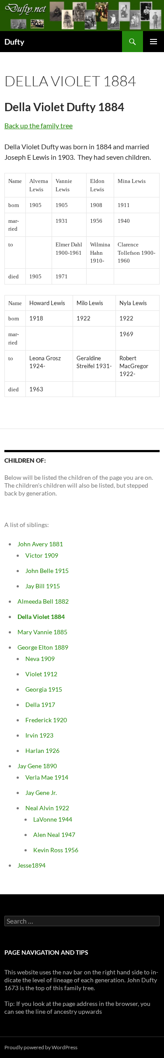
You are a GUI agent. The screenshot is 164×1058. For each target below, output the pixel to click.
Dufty (14, 41)
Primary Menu (153, 41)
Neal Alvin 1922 (47, 808)
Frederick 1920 (46, 720)
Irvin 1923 (39, 735)
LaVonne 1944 (52, 819)
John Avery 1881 (40, 544)
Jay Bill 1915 (42, 586)
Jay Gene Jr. (41, 792)
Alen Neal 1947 (54, 834)
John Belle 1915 (47, 570)
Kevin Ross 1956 (55, 850)
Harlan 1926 (42, 750)
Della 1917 (40, 704)
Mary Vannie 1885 (42, 632)
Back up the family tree (38, 125)
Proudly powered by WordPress (40, 1047)
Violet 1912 (41, 674)
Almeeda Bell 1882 (43, 601)
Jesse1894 (31, 865)
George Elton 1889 (42, 647)
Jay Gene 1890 (37, 766)
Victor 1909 (41, 555)
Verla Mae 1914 (46, 777)
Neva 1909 (40, 658)
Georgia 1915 (43, 689)
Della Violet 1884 (41, 616)
